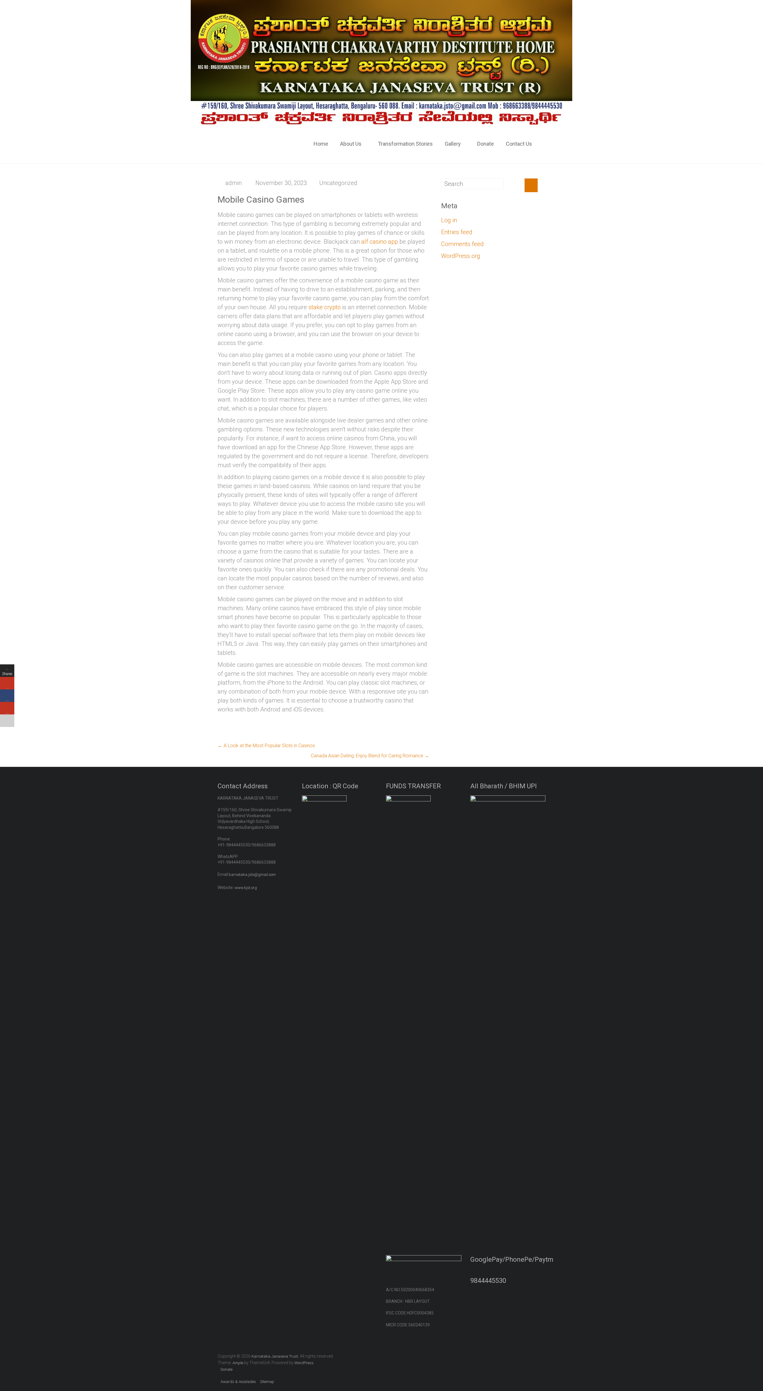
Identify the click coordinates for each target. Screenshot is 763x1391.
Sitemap (267, 1381)
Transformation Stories (405, 144)
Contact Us (519, 144)
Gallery (453, 144)
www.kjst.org (246, 887)
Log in (449, 220)
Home (321, 144)
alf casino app (379, 241)
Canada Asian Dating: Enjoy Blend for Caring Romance (370, 756)
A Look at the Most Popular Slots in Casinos (266, 745)
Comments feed (462, 244)
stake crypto (324, 307)
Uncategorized (338, 182)
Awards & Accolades (238, 1381)
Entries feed (456, 232)
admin (233, 182)
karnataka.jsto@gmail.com (252, 874)
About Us (351, 144)
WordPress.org (460, 255)
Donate (485, 144)
